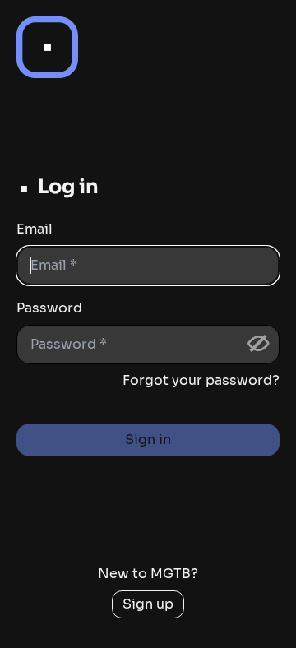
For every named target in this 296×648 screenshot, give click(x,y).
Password (49, 308)
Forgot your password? (201, 380)
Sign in (148, 439)
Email (34, 229)
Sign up (148, 604)
